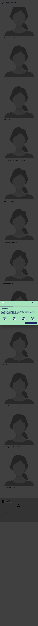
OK (31, 323)
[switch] (14, 319)
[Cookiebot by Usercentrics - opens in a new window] (32, 302)
